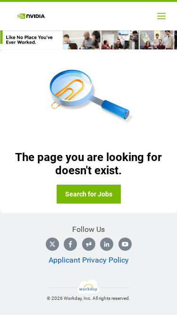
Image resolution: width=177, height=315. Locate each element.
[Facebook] (70, 244)
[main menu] (161, 16)
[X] (52, 244)
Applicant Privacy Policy (89, 259)
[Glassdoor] (88, 244)
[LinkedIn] (106, 244)
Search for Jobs (88, 194)
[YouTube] (125, 244)
